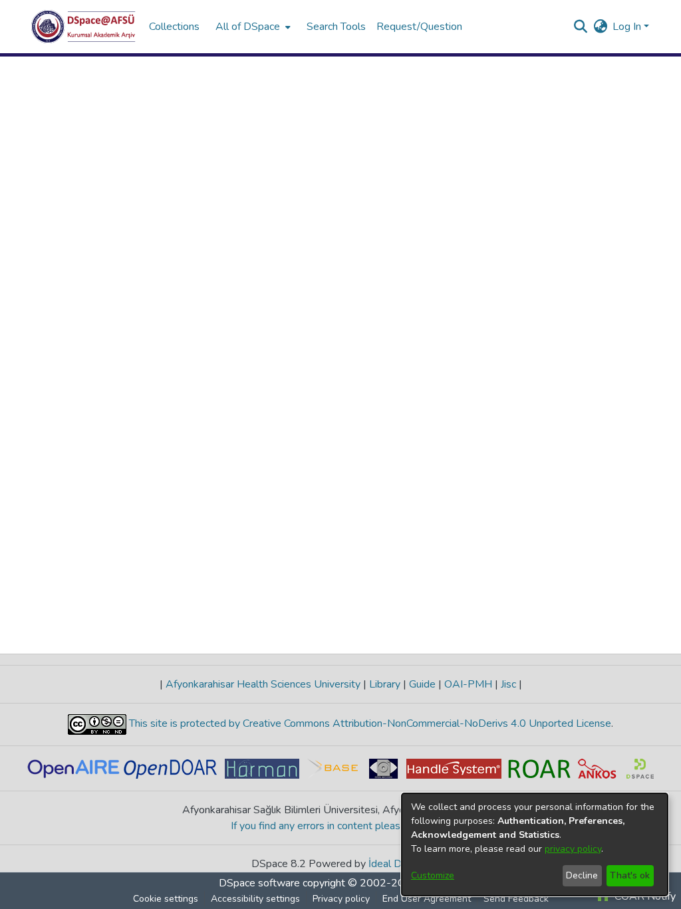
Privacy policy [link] (341, 898)
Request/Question (419, 26)
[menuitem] (252, 26)
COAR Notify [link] (644, 896)
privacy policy (573, 849)
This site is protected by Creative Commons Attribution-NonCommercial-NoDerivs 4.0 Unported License (368, 723)
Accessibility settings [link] (255, 898)
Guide (422, 684)
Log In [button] (628, 26)
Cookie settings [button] (165, 898)
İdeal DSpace (399, 863)
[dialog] (535, 844)
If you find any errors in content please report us (341, 826)
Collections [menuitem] (174, 26)
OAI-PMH (468, 684)
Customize (432, 875)
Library (384, 684)
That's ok (630, 875)
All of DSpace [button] (247, 26)
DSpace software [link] (259, 883)
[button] (83, 26)
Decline (582, 875)
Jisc (508, 684)
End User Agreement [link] (426, 898)
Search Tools (336, 26)
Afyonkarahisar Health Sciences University (263, 684)
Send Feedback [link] (516, 898)
